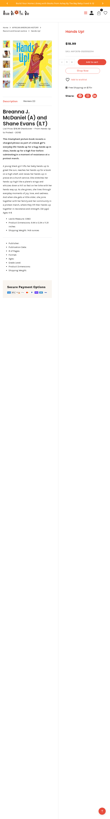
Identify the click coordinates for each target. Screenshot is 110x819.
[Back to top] (102, 811)
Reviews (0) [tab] (29, 101)
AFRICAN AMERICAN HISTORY (25, 27)
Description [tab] (10, 101)
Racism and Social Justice (15, 31)
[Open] (85, 13)
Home (5, 27)
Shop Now (83, 70)
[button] (48, 39)
